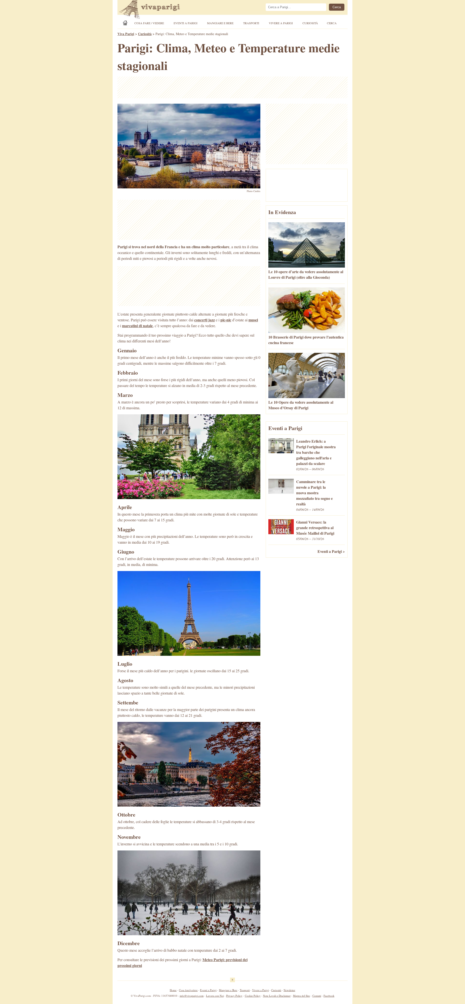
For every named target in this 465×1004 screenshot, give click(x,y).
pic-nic (225, 320)
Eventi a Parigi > (331, 551)
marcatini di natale (137, 325)
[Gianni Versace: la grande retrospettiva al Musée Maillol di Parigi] (281, 532)
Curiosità (310, 23)
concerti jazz (204, 320)
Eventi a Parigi (185, 23)
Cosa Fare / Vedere (149, 23)
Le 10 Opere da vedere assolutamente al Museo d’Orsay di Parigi (300, 404)
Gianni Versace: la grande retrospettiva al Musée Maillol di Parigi (315, 527)
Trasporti (251, 23)
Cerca (332, 23)
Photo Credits (253, 191)
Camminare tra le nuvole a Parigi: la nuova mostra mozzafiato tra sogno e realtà (314, 493)
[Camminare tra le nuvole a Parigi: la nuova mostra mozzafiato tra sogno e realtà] (281, 492)
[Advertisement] (232, 87)
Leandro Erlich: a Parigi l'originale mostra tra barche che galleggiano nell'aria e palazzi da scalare (316, 452)
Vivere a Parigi (281, 23)
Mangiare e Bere (220, 23)
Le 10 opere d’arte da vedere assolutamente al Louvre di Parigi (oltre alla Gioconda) (305, 274)
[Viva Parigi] (126, 23)
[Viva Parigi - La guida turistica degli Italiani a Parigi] (153, 10)
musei (253, 320)
